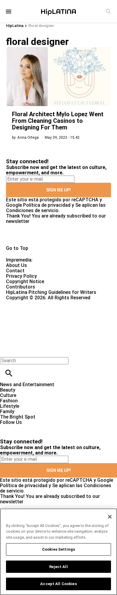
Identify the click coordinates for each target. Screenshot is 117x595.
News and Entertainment (27, 384)
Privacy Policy (21, 276)
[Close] (109, 516)
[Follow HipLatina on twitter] (22, 428)
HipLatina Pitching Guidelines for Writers (51, 292)
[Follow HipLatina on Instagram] (36, 428)
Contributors (20, 287)
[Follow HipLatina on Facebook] (7, 428)
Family (7, 411)
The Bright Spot (17, 417)
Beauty (7, 390)
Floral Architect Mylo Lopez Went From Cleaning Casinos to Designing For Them (58, 121)
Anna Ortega (27, 137)
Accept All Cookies (58, 584)
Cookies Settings (58, 549)
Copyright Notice (25, 281)
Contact (15, 271)
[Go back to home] (48, 322)
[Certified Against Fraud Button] (27, 303)
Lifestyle (9, 406)
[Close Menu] (7, 350)
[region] (58, 551)
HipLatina (14, 25)
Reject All (58, 566)
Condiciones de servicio (32, 210)
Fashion (9, 401)
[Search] (108, 11)
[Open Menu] (8, 11)
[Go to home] (58, 235)
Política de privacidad (46, 205)
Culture (8, 395)
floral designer (41, 25)
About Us (16, 265)
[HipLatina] (58, 11)
